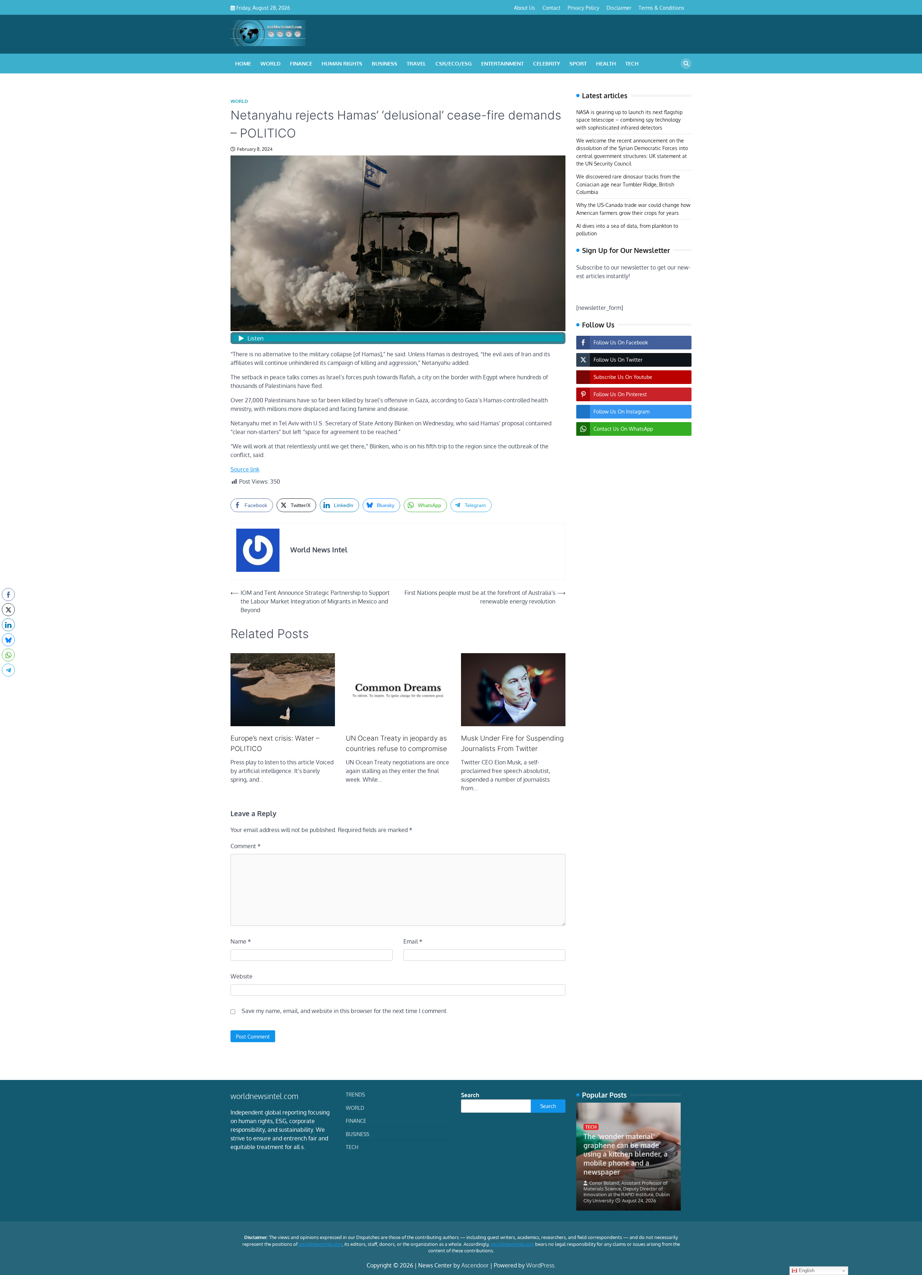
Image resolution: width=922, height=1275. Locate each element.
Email (412, 941)
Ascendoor (475, 1265)
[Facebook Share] (8, 594)
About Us (524, 7)
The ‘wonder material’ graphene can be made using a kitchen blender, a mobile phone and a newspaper (625, 1154)
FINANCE (301, 63)
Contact (551, 7)
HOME (243, 63)
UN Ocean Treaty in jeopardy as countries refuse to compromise (396, 743)
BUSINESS (384, 63)
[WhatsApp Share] (8, 654)
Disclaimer (619, 7)
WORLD (270, 63)
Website (241, 976)
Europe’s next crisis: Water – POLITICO (274, 743)
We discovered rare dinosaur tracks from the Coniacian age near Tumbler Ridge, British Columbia (628, 184)
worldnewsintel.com (320, 1244)
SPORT (578, 63)
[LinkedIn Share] (8, 624)
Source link (244, 469)
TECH (632, 63)
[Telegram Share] (8, 670)
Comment (245, 846)
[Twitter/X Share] (8, 609)
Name (240, 941)
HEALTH (606, 63)
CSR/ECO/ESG (453, 63)
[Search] (686, 63)
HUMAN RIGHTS (342, 63)
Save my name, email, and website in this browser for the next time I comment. (345, 1010)
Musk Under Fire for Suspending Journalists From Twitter (512, 743)
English (805, 1270)
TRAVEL (416, 63)
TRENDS (355, 1094)
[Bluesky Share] (8, 639)
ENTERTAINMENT (502, 63)
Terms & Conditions (661, 7)
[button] (8, 684)
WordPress (540, 1265)
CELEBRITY (546, 63)
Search (470, 1095)
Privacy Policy (583, 7)
